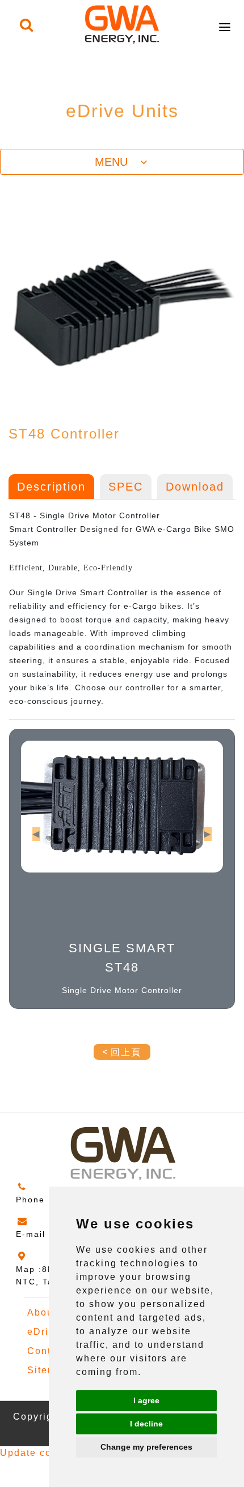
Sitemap (48, 1370)
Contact (46, 1351)
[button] (36, 834)
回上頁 (126, 1051)
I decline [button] (146, 1423)
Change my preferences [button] (146, 1446)
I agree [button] (146, 1400)
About (42, 1312)
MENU (116, 162)
